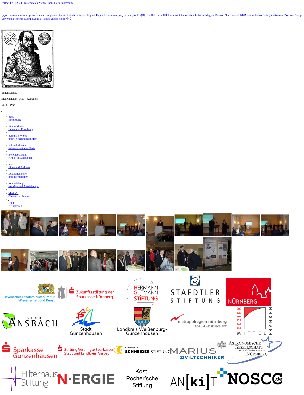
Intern (56, 2)
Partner (5, 2)
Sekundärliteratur (21, 147)
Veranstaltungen (23, 185)
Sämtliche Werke (22, 137)
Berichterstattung (20, 156)
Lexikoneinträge (18, 175)
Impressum (67, 2)
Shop (50, 2)
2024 (19, 2)
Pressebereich (30, 2)
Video (19, 166)
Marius (19, 195)
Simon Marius (20, 128)
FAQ (13, 2)
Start (14, 118)
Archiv (42, 2)
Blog (15, 204)
